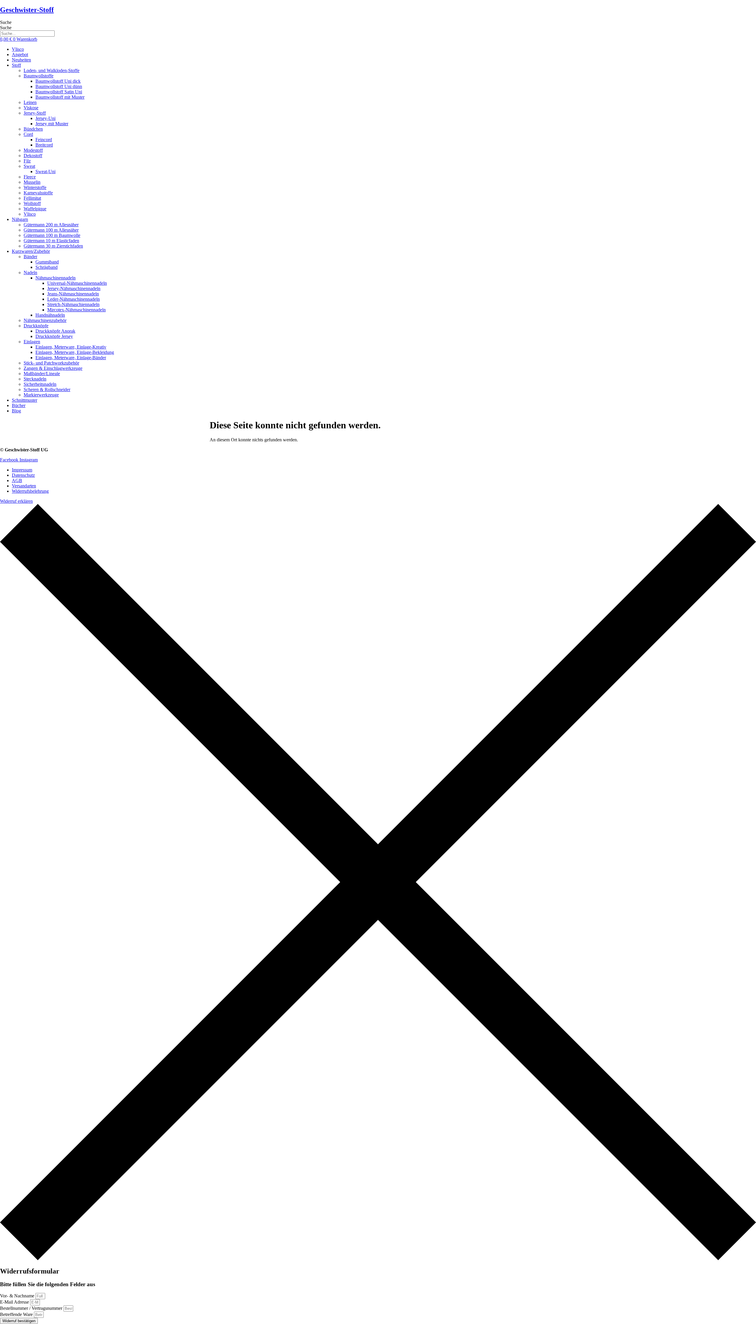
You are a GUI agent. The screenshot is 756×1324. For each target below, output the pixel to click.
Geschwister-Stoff (27, 10)
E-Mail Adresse (15, 1302)
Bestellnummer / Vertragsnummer (31, 1308)
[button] (384, 65)
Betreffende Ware (17, 1314)
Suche (6, 22)
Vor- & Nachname (17, 1295)
